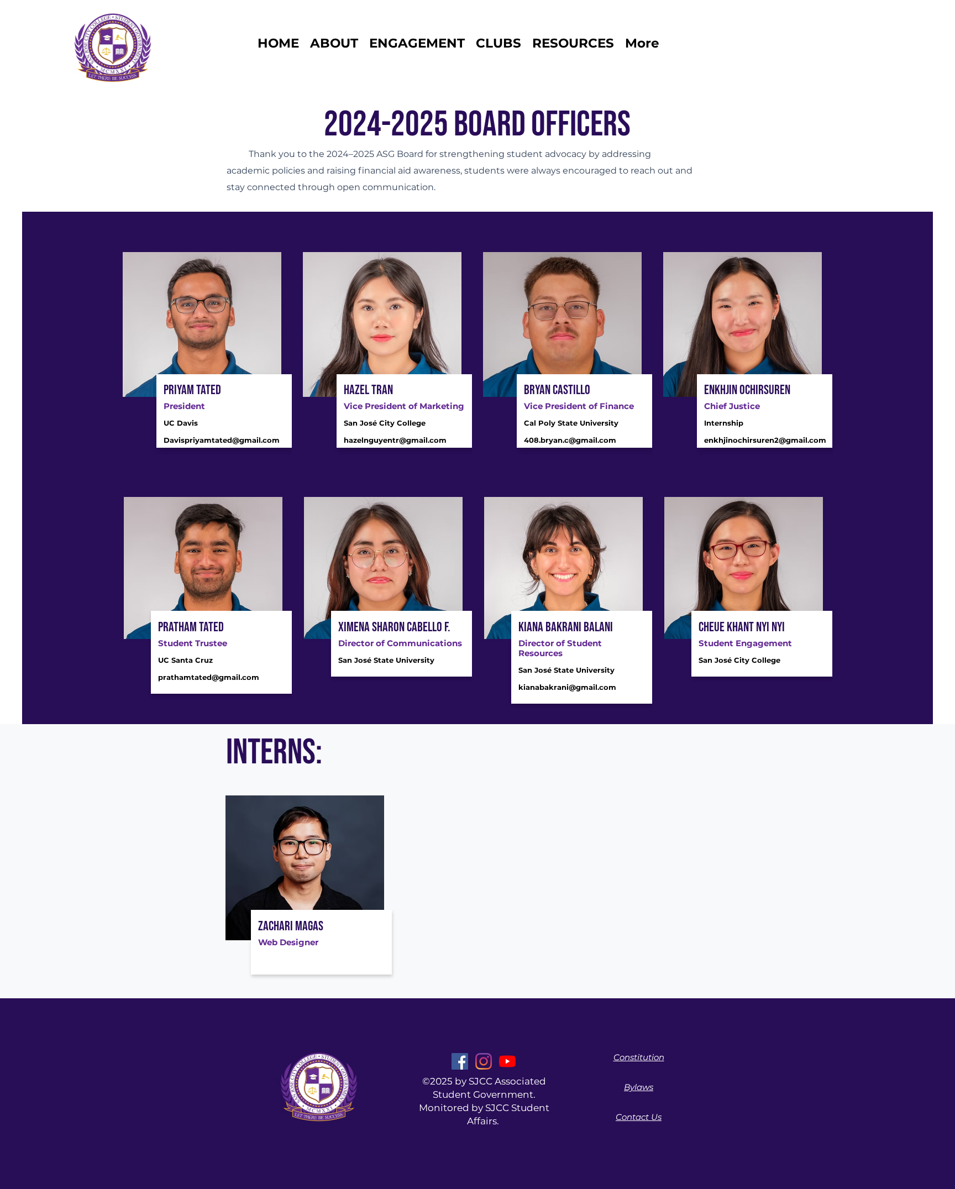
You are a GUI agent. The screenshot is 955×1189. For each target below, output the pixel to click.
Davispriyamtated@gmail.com (222, 440)
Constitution (638, 1057)
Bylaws (638, 1087)
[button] (498, 43)
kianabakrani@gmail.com (567, 687)
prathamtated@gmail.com (208, 677)
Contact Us (639, 1117)
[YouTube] (507, 1061)
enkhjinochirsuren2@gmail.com (765, 440)
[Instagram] (483, 1061)
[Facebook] (460, 1061)
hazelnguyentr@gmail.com (395, 440)
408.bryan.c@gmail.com (570, 440)
